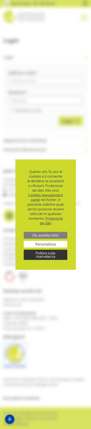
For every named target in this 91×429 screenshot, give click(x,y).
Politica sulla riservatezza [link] (45, 255)
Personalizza (45, 244)
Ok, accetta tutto (45, 235)
